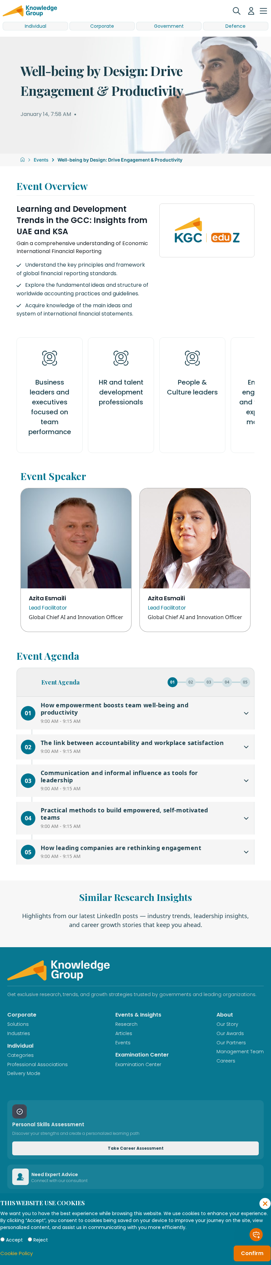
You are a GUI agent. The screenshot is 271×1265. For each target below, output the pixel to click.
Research (126, 1024)
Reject (40, 1240)
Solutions (18, 1024)
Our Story (227, 1024)
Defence (235, 26)
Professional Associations (37, 1064)
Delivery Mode (23, 1073)
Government (169, 26)
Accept (14, 1240)
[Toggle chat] (256, 1234)
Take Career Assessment (136, 1148)
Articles (123, 1033)
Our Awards (230, 1033)
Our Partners (231, 1042)
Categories (20, 1055)
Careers (225, 1061)
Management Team (240, 1051)
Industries (18, 1033)
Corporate (102, 26)
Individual (35, 26)
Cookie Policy (16, 1253)
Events (41, 160)
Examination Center (138, 1064)
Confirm (252, 1253)
